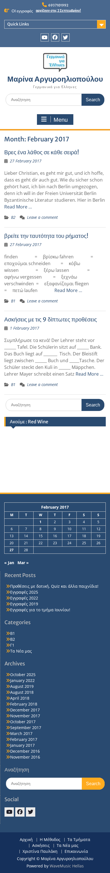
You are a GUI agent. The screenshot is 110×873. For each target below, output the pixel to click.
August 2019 (22, 686)
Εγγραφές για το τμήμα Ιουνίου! (40, 609)
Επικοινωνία (76, 851)
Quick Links (18, 24)
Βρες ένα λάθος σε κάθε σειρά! (41, 152)
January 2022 (22, 680)
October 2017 (23, 721)
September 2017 (25, 727)
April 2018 (19, 698)
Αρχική (26, 840)
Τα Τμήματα (78, 840)
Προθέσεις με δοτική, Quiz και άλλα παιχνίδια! (54, 586)
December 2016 (25, 751)
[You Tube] (45, 37)
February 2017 (23, 739)
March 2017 (21, 733)
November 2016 (25, 757)
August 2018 (22, 692)
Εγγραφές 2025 (24, 592)
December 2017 (25, 710)
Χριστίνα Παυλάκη (40, 851)
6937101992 (58, 5)
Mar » (23, 562)
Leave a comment (42, 217)
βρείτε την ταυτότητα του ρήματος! (46, 235)
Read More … (18, 207)
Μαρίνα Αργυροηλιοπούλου (55, 79)
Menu (61, 120)
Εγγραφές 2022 (24, 598)
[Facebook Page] (55, 37)
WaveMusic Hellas (67, 866)
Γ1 (12, 645)
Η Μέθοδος (50, 840)
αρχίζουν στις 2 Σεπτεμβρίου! (58, 10)
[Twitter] (65, 37)
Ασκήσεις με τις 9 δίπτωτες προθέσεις (50, 319)
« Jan (9, 562)
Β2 (13, 217)
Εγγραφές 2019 (24, 603)
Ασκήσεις (41, 845)
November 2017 (25, 715)
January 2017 (22, 745)
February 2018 (23, 704)
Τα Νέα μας (21, 651)
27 (12, 550)
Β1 (13, 301)
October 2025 (23, 674)
